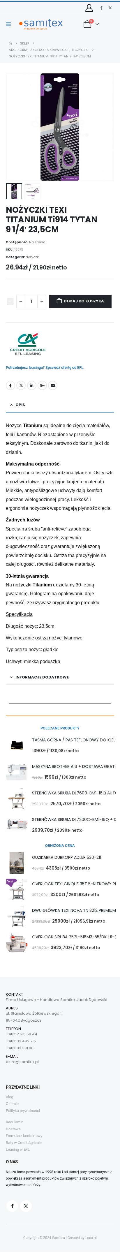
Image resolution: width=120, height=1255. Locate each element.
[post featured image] (17, 746)
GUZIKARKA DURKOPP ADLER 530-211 (66, 857)
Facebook (10, 385)
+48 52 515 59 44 (21, 1034)
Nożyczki (33, 257)
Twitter (21, 385)
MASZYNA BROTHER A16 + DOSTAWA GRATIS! (75, 766)
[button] (13, 127)
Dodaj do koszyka (84, 301)
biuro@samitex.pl (22, 1061)
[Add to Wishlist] (10, 301)
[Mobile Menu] (10, 24)
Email (52, 385)
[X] (110, 8)
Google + (42, 385)
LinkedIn (31, 385)
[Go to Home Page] (10, 43)
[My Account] (89, 8)
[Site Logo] (41, 24)
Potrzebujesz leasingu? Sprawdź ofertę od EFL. (45, 367)
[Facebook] (101, 8)
